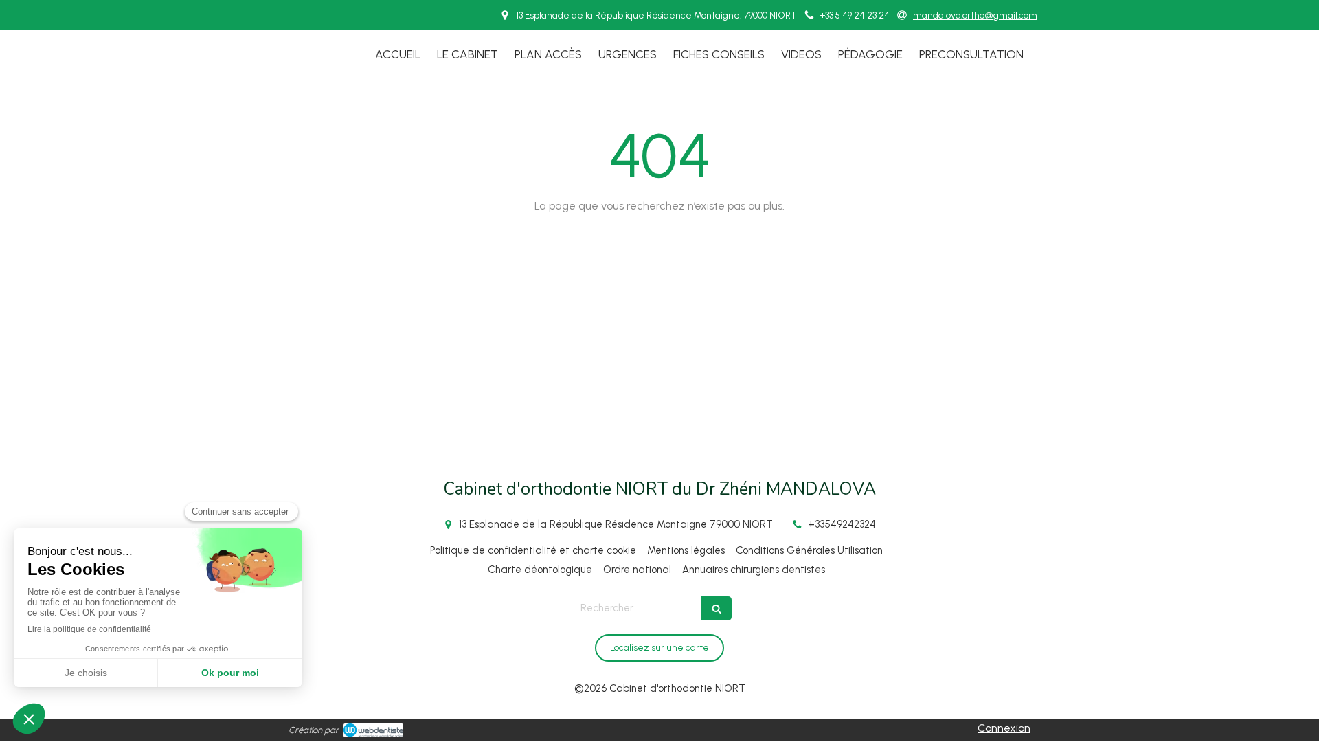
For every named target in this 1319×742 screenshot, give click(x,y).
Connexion (1004, 727)
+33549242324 (842, 524)
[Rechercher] (716, 608)
